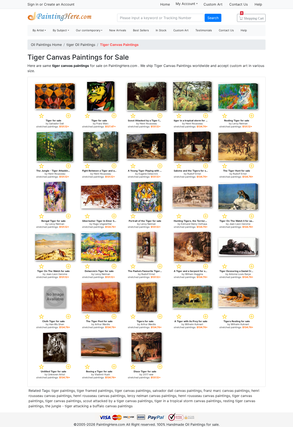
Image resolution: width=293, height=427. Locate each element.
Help (258, 4)
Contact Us (238, 4)
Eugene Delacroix (148, 173)
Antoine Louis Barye (240, 274)
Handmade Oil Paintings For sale (59, 17)
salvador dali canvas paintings (177, 390)
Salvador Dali (56, 123)
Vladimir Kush (102, 374)
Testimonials (203, 30)
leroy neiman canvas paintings (151, 396)
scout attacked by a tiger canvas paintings (118, 401)
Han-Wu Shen (56, 324)
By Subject (60, 30)
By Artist (38, 30)
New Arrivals (117, 30)
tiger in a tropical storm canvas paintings (187, 401)
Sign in (32, 4)
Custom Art (213, 4)
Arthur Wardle (102, 324)
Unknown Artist (56, 374)
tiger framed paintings (95, 390)
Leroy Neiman (240, 123)
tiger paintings (63, 390)
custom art (239, 65)
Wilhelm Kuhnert (194, 324)
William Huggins (194, 274)
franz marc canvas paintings (226, 390)
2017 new (148, 374)
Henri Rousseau (148, 123)
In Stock (161, 30)
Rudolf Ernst (194, 173)
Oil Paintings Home (46, 44)
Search (213, 18)
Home (165, 4)
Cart (252, 17)
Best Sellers (141, 30)
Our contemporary (88, 30)
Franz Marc (102, 123)
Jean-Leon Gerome (239, 223)
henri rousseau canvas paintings (99, 396)
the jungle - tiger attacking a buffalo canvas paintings (89, 406)
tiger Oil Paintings (80, 44)
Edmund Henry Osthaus (194, 223)
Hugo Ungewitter (102, 223)
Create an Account (59, 4)
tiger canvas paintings (133, 390)
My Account (185, 4)
